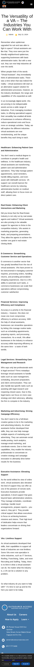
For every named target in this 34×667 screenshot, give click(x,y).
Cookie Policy (8, 660)
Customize (6, 664)
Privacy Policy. (19, 660)
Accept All (25, 664)
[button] (31, 4)
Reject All (16, 664)
